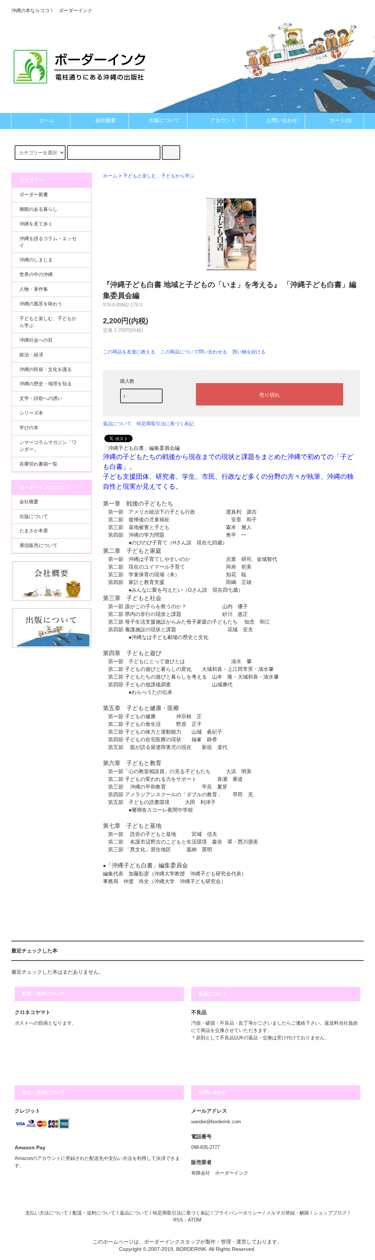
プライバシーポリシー (238, 1213)
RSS (178, 1220)
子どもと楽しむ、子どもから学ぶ (158, 176)
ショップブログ (330, 1213)
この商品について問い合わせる (193, 352)
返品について (117, 423)
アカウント (223, 120)
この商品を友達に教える (129, 352)
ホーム (47, 120)
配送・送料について (94, 1213)
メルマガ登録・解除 (287, 1213)
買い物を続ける (249, 352)
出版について (164, 120)
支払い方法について (46, 1213)
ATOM (194, 1220)
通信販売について (38, 545)
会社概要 (105, 120)
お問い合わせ (282, 120)
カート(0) (341, 120)
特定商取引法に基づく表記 (165, 423)
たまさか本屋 (33, 530)
